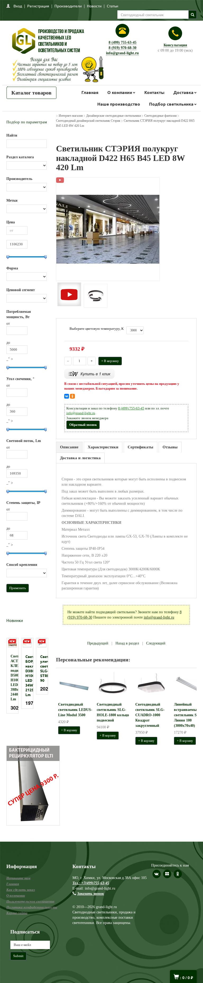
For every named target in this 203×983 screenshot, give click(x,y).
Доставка (183, 92)
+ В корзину (110, 361)
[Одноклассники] (72, 396)
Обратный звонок (83, 425)
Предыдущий (97, 643)
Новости (94, 5)
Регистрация (38, 5)
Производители (68, 5)
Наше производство (118, 104)
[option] (12, 676)
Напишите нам (18, 878)
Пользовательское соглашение (30, 901)
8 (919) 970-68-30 (122, 48)
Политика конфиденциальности (31, 907)
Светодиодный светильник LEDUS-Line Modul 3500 (75, 709)
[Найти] (192, 14)
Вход (17, 5)
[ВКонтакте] (66, 396)
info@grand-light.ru (122, 53)
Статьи (112, 5)
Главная (89, 92)
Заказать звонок (90, 894)
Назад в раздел (127, 643)
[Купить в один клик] (89, 373)
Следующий (155, 643)
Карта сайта (16, 913)
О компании (119, 92)
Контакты (154, 92)
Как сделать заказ (20, 890)
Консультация (175, 45)
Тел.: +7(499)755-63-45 (90, 883)
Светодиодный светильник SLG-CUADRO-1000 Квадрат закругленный (150, 715)
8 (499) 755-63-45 (122, 42)
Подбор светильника (171, 104)
